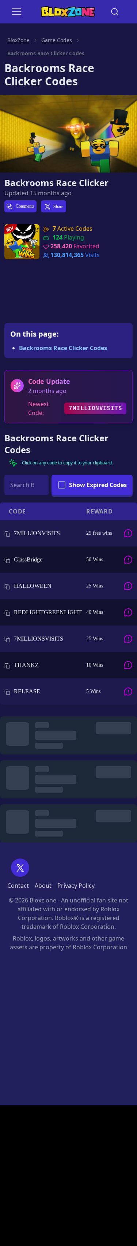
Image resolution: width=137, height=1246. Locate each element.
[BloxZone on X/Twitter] (20, 868)
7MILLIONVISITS (95, 408)
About (43, 886)
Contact (18, 886)
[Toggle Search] (114, 12)
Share (58, 206)
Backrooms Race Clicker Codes (63, 348)
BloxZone (18, 40)
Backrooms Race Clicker (56, 183)
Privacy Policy (76, 886)
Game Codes (56, 40)
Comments (24, 206)
